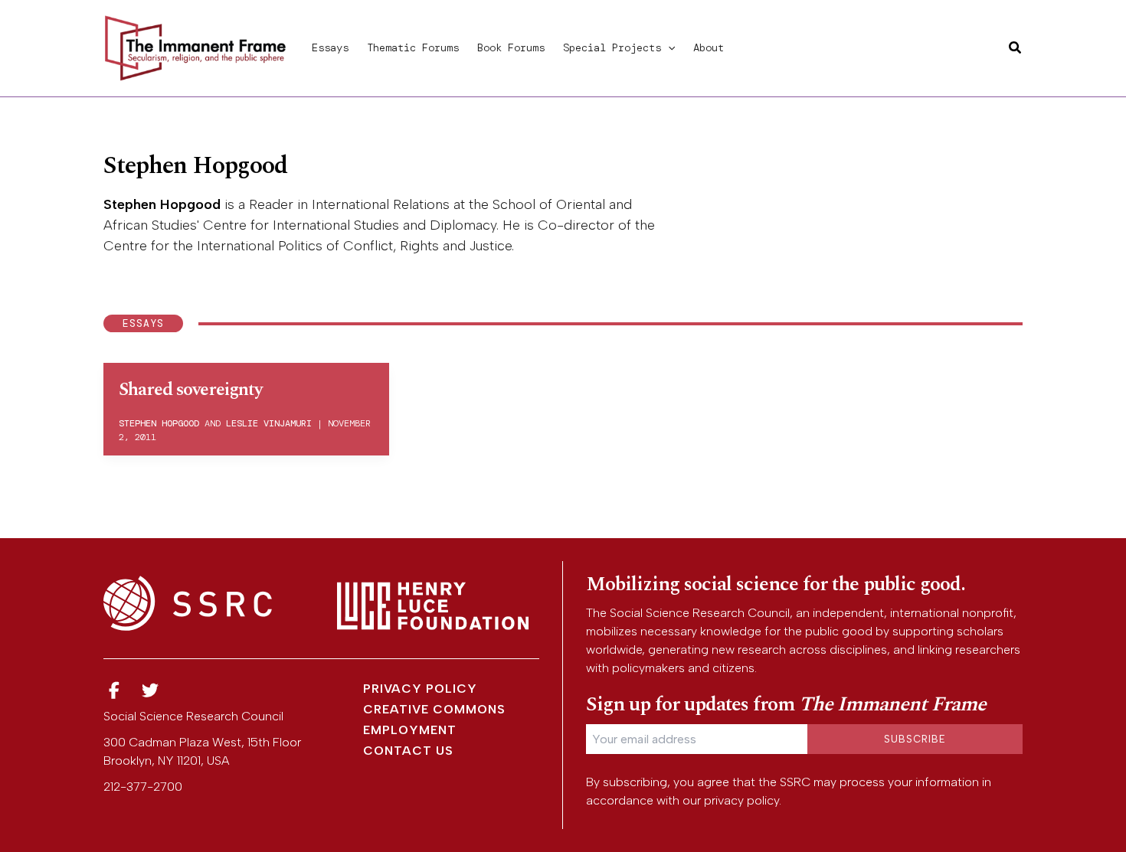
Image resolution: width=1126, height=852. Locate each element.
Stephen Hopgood (162, 204)
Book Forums (511, 47)
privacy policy (741, 800)
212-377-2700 (142, 786)
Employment (410, 730)
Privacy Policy (420, 688)
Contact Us (408, 750)
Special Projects (612, 47)
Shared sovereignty (190, 389)
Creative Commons (434, 709)
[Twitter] (151, 690)
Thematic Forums (413, 47)
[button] (668, 47)
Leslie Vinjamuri (269, 423)
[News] (114, 690)
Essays (330, 47)
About (708, 47)
